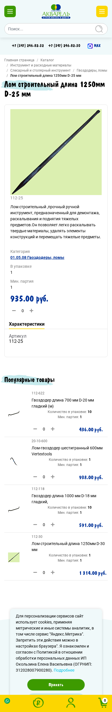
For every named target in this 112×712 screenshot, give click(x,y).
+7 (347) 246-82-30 (64, 45)
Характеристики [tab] (27, 324)
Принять (56, 685)
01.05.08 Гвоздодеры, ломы (37, 257)
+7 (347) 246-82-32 (28, 45)
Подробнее (64, 670)
